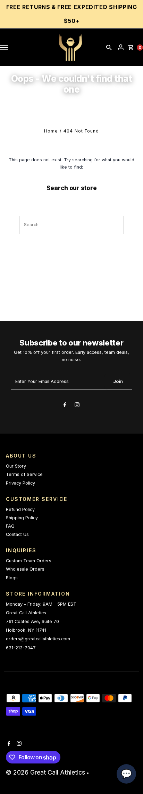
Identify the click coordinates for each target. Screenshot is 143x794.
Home (51, 131)
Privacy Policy (20, 483)
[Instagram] (77, 405)
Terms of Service (24, 474)
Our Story (16, 466)
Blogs (12, 577)
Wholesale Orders (25, 569)
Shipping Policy (22, 517)
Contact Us (17, 534)
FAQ (10, 526)
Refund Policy (20, 509)
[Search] (108, 47)
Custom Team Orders (28, 560)
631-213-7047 (21, 647)
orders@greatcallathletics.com (38, 638)
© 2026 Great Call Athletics (46, 772)
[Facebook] (65, 405)
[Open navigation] (7, 47)
